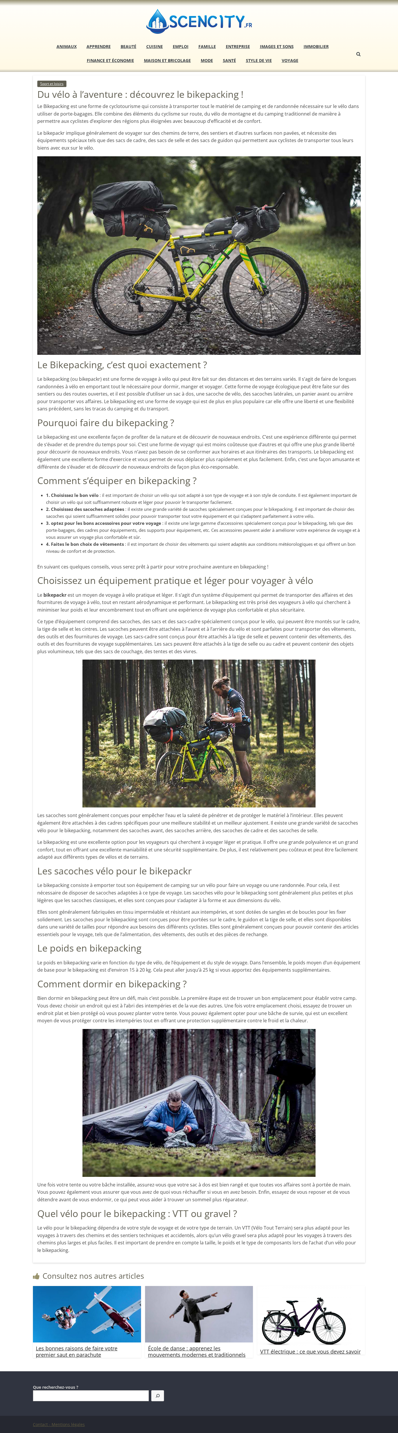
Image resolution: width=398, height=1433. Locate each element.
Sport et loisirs (52, 83)
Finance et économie (110, 60)
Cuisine (154, 46)
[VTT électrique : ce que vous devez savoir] (304, 1289)
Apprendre (99, 46)
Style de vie (259, 60)
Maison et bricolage (167, 60)
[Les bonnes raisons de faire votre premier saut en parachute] (87, 1289)
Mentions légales (68, 1424)
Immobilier (316, 46)
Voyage (290, 60)
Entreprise (238, 46)
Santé (229, 60)
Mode (207, 60)
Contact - (42, 1424)
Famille (207, 46)
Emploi (181, 46)
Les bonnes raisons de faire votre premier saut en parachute (76, 1351)
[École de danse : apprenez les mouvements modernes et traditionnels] (199, 1289)
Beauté (128, 46)
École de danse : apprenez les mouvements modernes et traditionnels (197, 1351)
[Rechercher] (157, 1395)
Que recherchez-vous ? (55, 1387)
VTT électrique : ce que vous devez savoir (310, 1351)
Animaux (67, 46)
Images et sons (277, 46)
